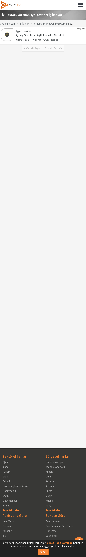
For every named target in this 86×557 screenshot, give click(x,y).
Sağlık (6, 496)
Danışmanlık (9, 491)
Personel (8, 531)
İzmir (48, 476)
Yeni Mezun (9, 521)
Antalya (50, 481)
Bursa (49, 491)
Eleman (7, 526)
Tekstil (6, 481)
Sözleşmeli (52, 535)
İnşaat (6, 467)
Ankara (50, 471)
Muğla (49, 496)
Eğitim (6, 462)
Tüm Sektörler (11, 510)
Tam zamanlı (53, 521)
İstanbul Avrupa (54, 462)
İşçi (4, 535)
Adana (49, 500)
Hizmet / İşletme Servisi (16, 486)
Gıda (5, 476)
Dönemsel (51, 531)
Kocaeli (50, 486)
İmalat (6, 505)
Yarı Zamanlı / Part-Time (59, 526)
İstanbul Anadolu (55, 467)
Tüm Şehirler (53, 510)
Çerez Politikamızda (60, 543)
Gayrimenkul (10, 500)
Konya (49, 505)
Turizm (6, 471)
